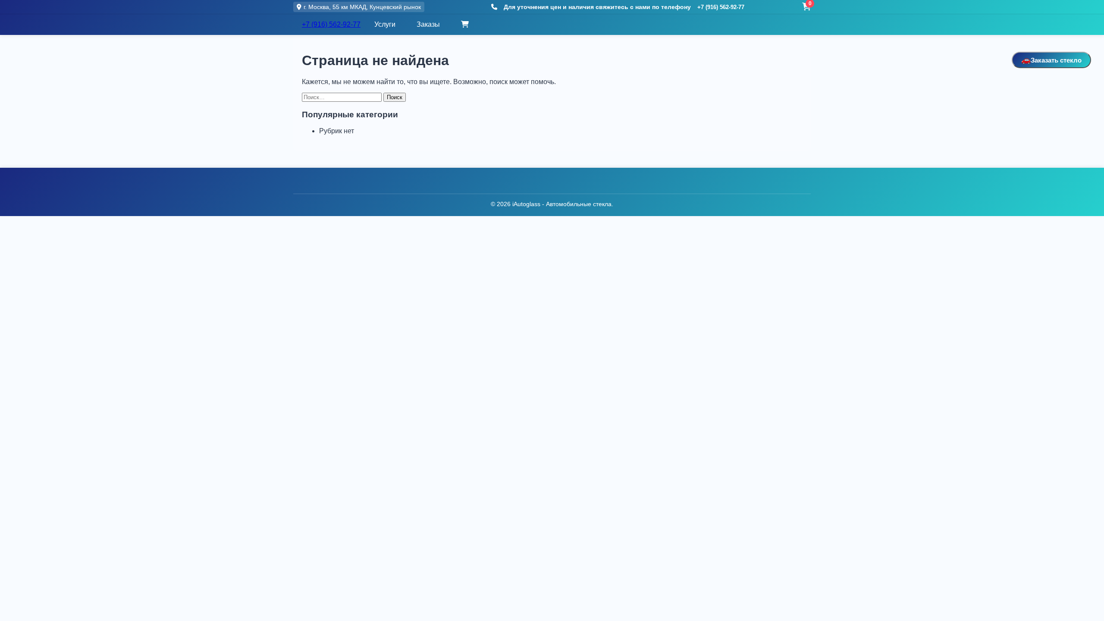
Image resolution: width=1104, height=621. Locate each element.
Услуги (384, 24)
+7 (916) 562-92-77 (720, 7)
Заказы (428, 24)
